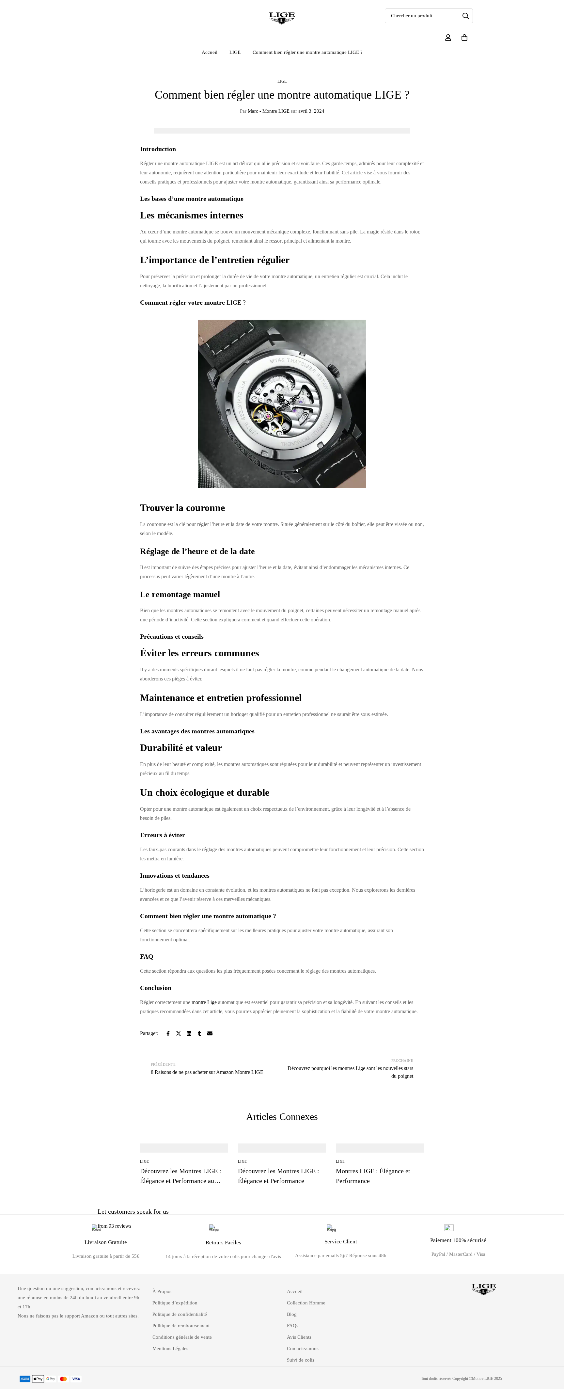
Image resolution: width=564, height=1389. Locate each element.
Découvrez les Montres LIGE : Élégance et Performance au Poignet (180, 1180)
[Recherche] (465, 15)
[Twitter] (178, 1033)
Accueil (209, 52)
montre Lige (204, 1002)
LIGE (235, 52)
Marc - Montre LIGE (265, 111)
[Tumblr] (199, 1033)
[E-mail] (210, 1033)
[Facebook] (168, 1033)
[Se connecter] (448, 37)
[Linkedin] (189, 1033)
